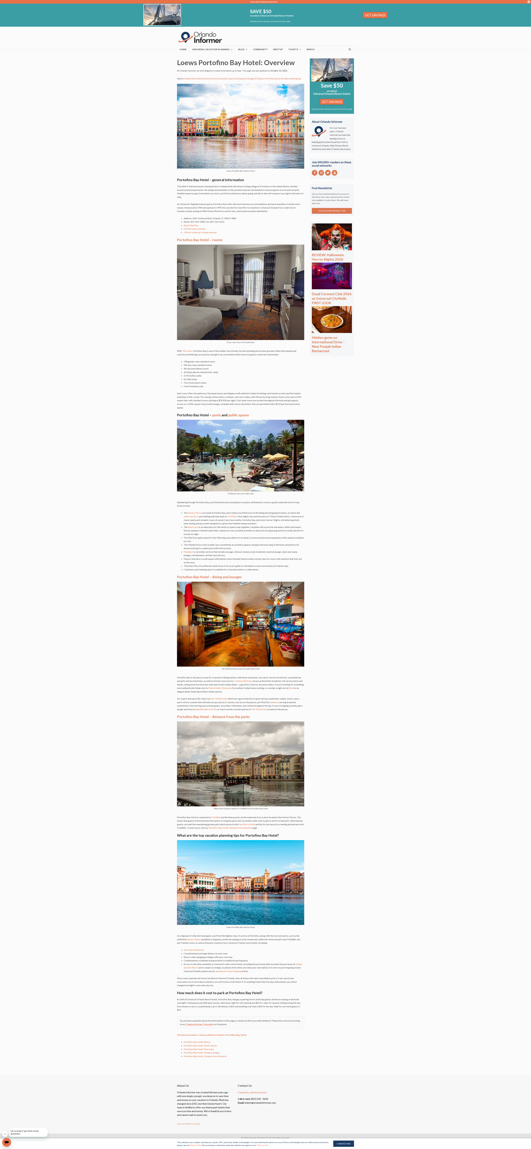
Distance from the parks (267, 78)
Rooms (208, 78)
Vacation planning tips (290, 78)
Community (260, 49)
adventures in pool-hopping (228, 971)
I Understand (344, 1144)
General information (193, 78)
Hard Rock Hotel (247, 824)
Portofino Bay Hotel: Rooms (197, 1042)
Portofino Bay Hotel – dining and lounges (209, 577)
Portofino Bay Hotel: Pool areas (199, 1049)
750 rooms (187, 351)
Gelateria (274, 702)
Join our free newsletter (332, 211)
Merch (311, 49)
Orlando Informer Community (200, 1024)
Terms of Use (182, 1124)
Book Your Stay (191, 225)
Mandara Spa (190, 551)
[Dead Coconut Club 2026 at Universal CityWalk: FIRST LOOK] (332, 287)
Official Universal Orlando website (200, 232)
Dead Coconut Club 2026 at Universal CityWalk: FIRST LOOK (332, 298)
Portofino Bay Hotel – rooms (199, 240)
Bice (291, 688)
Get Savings (375, 15)
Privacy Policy (194, 1124)
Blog (241, 49)
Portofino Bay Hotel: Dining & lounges (202, 1052)
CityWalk (231, 516)
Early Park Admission (194, 950)
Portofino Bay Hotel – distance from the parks (213, 717)
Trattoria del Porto (243, 681)
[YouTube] (334, 173)
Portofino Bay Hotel (236, 1035)
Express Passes (193, 939)
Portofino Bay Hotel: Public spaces (200, 1045)
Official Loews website (194, 228)
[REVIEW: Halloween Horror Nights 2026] (332, 248)
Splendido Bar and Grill (206, 709)
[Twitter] (328, 173)
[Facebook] (314, 173)
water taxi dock (191, 516)
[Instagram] (321, 173)
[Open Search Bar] (350, 49)
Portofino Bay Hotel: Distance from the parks (230, 827)
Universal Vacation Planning (211, 49)
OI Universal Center (187, 1035)
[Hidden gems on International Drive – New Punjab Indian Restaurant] (332, 330)
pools (216, 415)
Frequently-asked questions (252, 1092)
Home (183, 49)
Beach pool (193, 527)
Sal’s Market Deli (219, 698)
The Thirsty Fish (258, 709)
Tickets (293, 49)
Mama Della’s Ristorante (220, 688)
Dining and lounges (246, 78)
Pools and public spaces (224, 78)
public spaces (238, 415)
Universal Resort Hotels (211, 1035)
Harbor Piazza (195, 512)
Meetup (278, 49)
